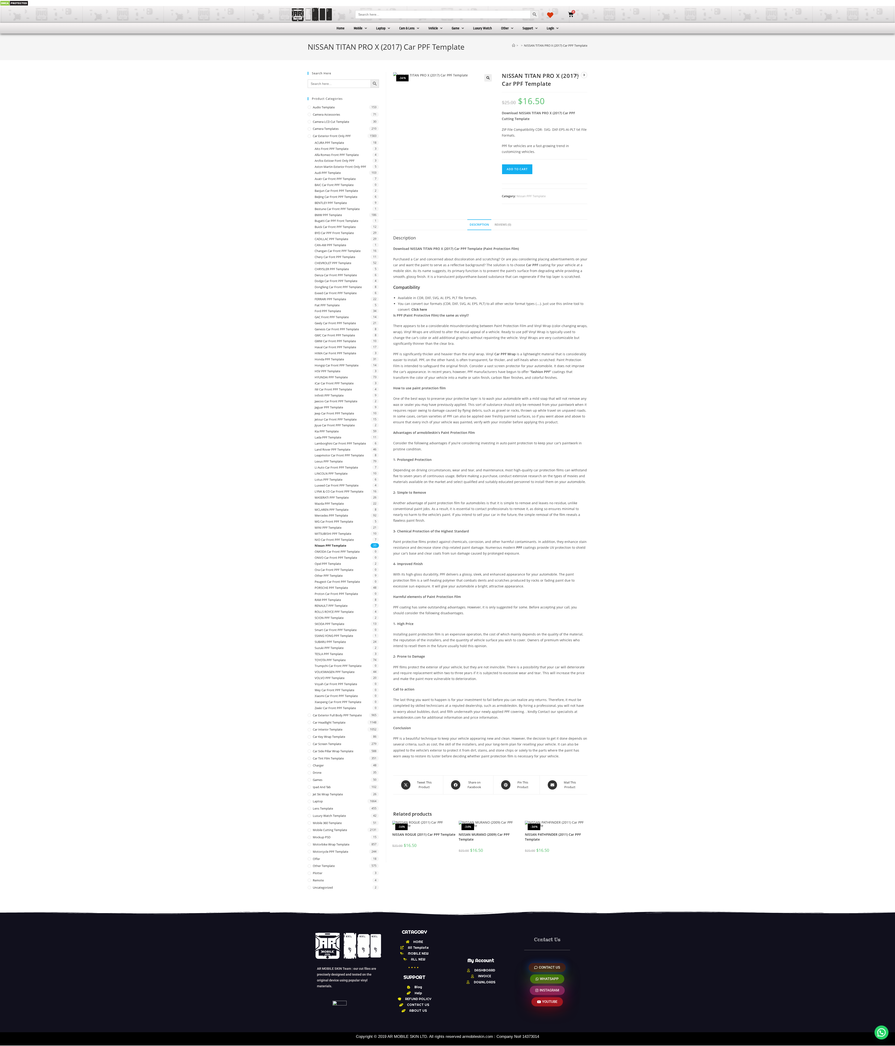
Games (317, 780)
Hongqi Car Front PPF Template (336, 365)
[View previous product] (576, 75)
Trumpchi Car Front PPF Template (338, 666)
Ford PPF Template (328, 311)
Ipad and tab (322, 787)
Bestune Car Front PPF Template (337, 209)
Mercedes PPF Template (331, 515)
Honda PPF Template (329, 359)
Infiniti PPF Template (329, 395)
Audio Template (324, 107)
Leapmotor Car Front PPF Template (339, 455)
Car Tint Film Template (328, 758)
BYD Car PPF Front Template (334, 233)
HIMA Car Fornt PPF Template (335, 353)
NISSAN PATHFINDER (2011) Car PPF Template (553, 837)
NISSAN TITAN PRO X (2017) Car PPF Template (555, 45)
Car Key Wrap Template (329, 737)
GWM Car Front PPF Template (335, 341)
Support (528, 28)
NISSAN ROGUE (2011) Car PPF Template (423, 834)
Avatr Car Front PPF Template (335, 179)
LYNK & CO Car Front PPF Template (339, 491)
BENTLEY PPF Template (331, 203)
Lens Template (323, 808)
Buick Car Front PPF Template (335, 227)
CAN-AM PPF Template (330, 245)
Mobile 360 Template (327, 823)
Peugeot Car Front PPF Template (337, 582)
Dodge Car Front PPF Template (336, 281)
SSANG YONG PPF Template (334, 636)
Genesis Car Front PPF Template (337, 329)
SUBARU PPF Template (330, 642)
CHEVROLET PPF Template (333, 263)
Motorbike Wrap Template (331, 844)
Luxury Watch (482, 28)
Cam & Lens (407, 28)
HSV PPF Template (327, 371)
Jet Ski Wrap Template (328, 794)
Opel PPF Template (328, 564)
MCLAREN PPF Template (331, 509)
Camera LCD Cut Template (331, 122)
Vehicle (433, 28)
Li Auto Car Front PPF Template (336, 467)
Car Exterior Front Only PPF (332, 136)
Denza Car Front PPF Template (336, 275)
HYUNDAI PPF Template (331, 377)
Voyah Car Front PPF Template (336, 684)
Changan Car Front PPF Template (338, 251)
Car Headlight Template (329, 722)
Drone (317, 772)
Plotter (317, 873)
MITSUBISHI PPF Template (333, 534)
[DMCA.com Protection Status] (14, 3)
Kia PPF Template (327, 431)
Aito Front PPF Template (331, 149)
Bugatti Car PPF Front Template (336, 221)
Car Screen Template (327, 744)
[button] (488, 78)
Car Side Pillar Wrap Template (333, 751)
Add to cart (517, 169)
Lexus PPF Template (329, 461)
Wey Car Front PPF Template (334, 690)
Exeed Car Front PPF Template (336, 293)
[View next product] (584, 75)
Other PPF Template (329, 575)
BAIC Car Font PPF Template (334, 185)
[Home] (513, 45)
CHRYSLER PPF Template (332, 269)
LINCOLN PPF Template (331, 473)
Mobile (358, 28)
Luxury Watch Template (329, 816)
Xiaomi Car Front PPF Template (336, 696)
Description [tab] (479, 225)
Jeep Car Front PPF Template (334, 413)
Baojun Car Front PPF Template (336, 191)
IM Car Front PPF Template (333, 389)
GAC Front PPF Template (332, 317)
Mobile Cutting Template (330, 830)
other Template (324, 866)
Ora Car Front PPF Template (334, 570)
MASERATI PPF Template (332, 497)
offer (316, 859)
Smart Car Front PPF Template (336, 630)
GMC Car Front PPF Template (335, 335)
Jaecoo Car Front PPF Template (336, 401)
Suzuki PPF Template (329, 648)
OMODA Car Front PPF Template (337, 551)
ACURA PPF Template (329, 143)
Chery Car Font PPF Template (335, 257)
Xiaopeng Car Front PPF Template (338, 702)
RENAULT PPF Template (331, 606)
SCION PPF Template (329, 618)
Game (455, 28)
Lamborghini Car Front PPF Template (340, 443)
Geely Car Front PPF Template (335, 323)
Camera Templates (326, 129)
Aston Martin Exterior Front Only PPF (340, 167)
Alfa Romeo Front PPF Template (337, 155)
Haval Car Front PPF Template (335, 347)
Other (505, 28)
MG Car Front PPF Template (334, 521)
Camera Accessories (326, 114)
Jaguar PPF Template (329, 407)
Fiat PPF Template (327, 305)
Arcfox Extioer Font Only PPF (335, 161)
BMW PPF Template (328, 215)
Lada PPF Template (328, 437)
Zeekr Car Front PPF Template (335, 708)
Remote (318, 880)
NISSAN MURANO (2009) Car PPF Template (484, 837)
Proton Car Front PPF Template (336, 594)
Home (340, 28)
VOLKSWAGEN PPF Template (335, 672)
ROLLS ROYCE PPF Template (334, 612)
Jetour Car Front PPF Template (336, 419)
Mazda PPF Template (329, 503)
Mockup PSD (321, 837)
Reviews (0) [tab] (503, 225)
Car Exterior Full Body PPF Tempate (337, 715)
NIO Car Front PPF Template (334, 540)
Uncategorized (323, 887)
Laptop (381, 28)
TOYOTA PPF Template (330, 660)
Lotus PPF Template (328, 479)
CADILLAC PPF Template (331, 239)
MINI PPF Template (328, 527)
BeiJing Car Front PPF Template (336, 197)
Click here (419, 309)
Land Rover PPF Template (332, 449)
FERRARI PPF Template (330, 299)
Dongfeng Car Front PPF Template (338, 287)
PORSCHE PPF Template (331, 588)
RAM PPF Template (328, 600)
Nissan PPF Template (531, 196)
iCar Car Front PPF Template (334, 383)
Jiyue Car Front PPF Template (335, 425)
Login (550, 28)
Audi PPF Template (328, 173)
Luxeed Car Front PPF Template (336, 485)
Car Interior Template (327, 729)
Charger (318, 765)
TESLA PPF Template (329, 654)
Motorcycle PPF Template (330, 851)
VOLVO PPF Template (329, 678)
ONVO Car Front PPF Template (336, 558)
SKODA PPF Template (329, 624)
